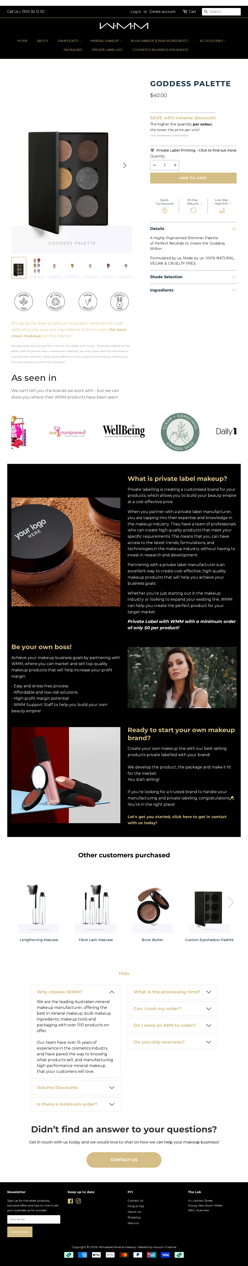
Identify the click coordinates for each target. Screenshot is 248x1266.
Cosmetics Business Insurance (160, 50)
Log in (136, 11)
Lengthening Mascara (39, 940)
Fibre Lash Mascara (96, 940)
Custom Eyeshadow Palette (209, 940)
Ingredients (162, 290)
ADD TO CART (193, 178)
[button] (125, 165)
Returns (133, 1223)
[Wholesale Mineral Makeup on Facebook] (70, 1202)
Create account (162, 11)
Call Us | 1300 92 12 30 (26, 11)
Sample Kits (68, 41)
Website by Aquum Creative (157, 1247)
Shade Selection (166, 277)
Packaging (73, 50)
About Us (134, 1211)
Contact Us (135, 1200)
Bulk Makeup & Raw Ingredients (159, 41)
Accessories (212, 41)
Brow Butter (152, 940)
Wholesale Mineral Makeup (117, 1247)
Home (22, 41)
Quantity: (157, 156)
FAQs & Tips (136, 1206)
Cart (192, 11)
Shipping (134, 1217)
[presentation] (231, 902)
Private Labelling (107, 50)
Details (157, 228)
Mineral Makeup (105, 41)
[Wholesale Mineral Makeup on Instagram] (78, 1202)
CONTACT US (124, 1160)
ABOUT (42, 41)
